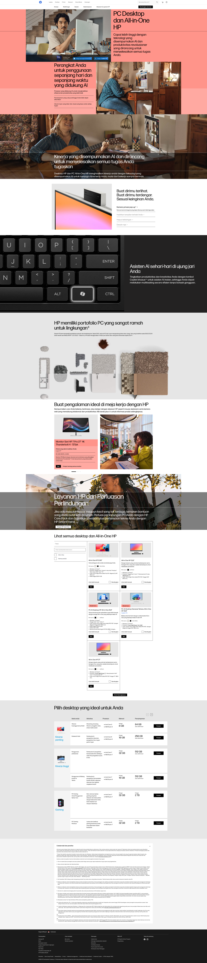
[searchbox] (147, 2)
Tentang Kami (41, 936)
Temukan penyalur (69, 941)
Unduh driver (94, 939)
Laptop (50, 2)
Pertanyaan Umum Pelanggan (97, 948)
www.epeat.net (78, 868)
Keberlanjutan (87, 7)
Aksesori (70, 2)
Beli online (67, 939)
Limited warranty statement (85, 956)
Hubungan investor (42, 943)
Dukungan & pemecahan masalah (98, 941)
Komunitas (93, 943)
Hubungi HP (41, 939)
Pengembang (120, 941)
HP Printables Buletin (43, 952)
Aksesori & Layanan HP (103, 7)
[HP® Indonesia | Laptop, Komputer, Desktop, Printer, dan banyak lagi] (40, 2)
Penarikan (40, 956)
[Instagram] (147, 939)
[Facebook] (144, 939)
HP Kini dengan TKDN (108, 956)
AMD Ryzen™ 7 (126, 575)
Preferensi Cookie (98, 956)
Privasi (64, 956)
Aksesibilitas (58, 956)
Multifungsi (66, 7)
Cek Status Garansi (95, 944)
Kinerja (56, 7)
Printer (64, 2)
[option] (70, 555)
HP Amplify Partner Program (123, 939)
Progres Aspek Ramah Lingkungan (46, 944)
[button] (127, 207)
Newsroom (40, 946)
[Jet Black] (98, 566)
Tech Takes (40, 948)
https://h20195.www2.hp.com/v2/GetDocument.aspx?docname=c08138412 (116, 921)
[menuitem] (51, 2)
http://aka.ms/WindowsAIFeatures (112, 907)
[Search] (157, 2)
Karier (39, 941)
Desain (77, 7)
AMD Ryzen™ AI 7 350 (136, 625)
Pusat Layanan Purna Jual (97, 946)
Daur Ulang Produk (49, 956)
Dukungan (87, 2)
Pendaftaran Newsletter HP (44, 950)
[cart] (163, 2)
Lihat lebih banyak (94, 582)
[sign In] (167, 2)
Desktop (57, 2)
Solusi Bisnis (78, 2)
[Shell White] (95, 566)
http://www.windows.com (104, 856)
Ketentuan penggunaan (72, 956)
